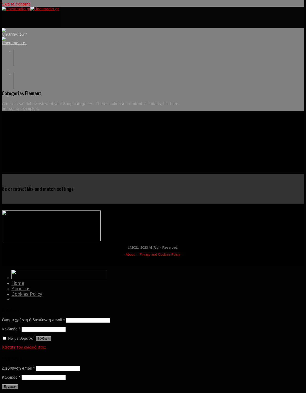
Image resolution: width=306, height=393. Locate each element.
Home (17, 283)
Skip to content (16, 4)
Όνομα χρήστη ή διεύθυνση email (33, 320)
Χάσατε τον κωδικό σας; (24, 347)
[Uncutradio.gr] (30, 9)
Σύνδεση (43, 338)
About (131, 254)
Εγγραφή (10, 386)
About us (20, 288)
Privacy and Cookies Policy (160, 254)
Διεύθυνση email (18, 368)
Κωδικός (11, 329)
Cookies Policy (26, 294)
